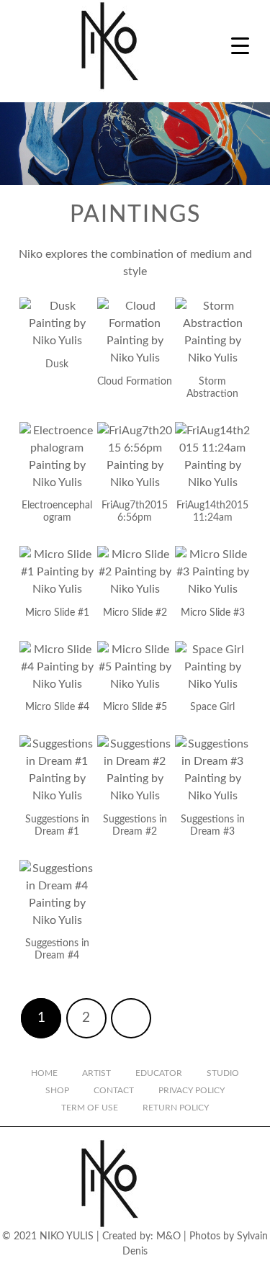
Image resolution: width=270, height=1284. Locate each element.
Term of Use (89, 1107)
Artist (96, 1073)
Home (44, 1073)
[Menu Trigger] (240, 45)
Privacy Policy (191, 1090)
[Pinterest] (196, 1272)
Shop (57, 1090)
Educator (158, 1073)
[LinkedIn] (172, 1272)
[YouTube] (147, 1272)
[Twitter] (123, 1272)
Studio (223, 1073)
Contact (114, 1090)
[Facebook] (98, 1272)
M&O (168, 1236)
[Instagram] (74, 1272)
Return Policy (176, 1107)
